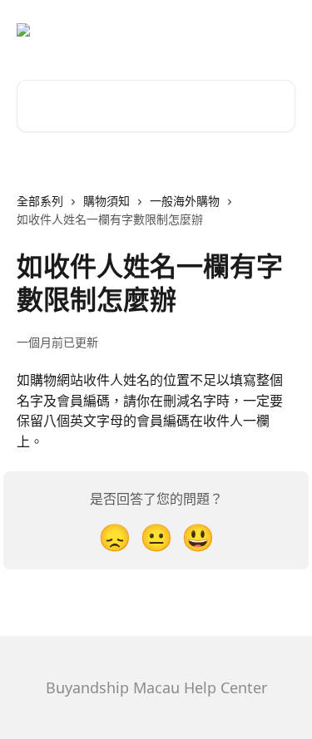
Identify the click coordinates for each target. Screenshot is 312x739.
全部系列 (40, 201)
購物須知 (106, 201)
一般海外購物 (185, 201)
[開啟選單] (280, 30)
